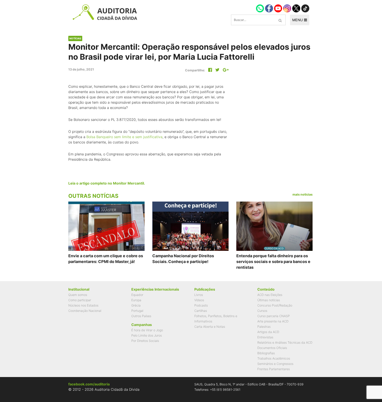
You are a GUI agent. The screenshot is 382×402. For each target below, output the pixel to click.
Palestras (264, 326)
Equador (137, 295)
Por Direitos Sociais (145, 341)
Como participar (79, 300)
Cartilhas (200, 310)
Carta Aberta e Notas (209, 326)
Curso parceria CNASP (273, 316)
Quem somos (77, 295)
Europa (136, 300)
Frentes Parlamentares (273, 369)
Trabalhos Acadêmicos (273, 358)
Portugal (137, 310)
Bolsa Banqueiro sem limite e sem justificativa (124, 137)
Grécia (136, 305)
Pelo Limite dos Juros (146, 335)
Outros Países (141, 316)
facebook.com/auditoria (89, 384)
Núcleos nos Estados (83, 305)
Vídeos (199, 300)
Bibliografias (266, 353)
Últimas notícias (268, 300)
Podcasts (201, 305)
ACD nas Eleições (269, 295)
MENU (298, 20)
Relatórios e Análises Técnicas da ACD (284, 342)
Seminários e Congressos (275, 364)
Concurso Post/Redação (274, 305)
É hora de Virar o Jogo (147, 330)
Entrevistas (265, 337)
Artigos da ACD (268, 332)
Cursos (262, 310)
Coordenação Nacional (84, 310)
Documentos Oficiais (272, 348)
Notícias (75, 38)
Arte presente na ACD (272, 321)
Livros (198, 295)
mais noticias (302, 194)
